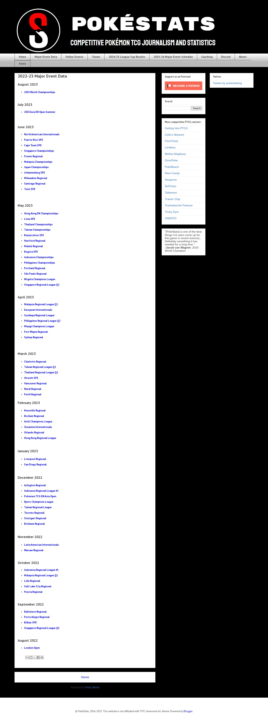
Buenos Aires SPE (34, 235)
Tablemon (171, 192)
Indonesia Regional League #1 (41, 570)
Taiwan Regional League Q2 (40, 367)
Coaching (207, 56)
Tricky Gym (172, 211)
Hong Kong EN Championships (41, 213)
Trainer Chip (172, 199)
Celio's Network (174, 134)
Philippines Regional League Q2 (42, 320)
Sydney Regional (33, 337)
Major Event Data (46, 56)
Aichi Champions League (38, 421)
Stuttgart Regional (35, 518)
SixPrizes (170, 186)
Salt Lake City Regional (37, 586)
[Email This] (27, 657)
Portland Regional (34, 268)
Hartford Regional (34, 240)
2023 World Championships (39, 92)
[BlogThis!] (31, 657)
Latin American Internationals (41, 544)
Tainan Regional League (38, 507)
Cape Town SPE (33, 145)
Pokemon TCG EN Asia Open (40, 496)
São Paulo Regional (35, 273)
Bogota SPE (31, 251)
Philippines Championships (39, 262)
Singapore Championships (39, 151)
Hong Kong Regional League (40, 438)
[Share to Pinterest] (42, 657)
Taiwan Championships (37, 229)
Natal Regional (32, 389)
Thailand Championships (38, 224)
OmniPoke (171, 160)
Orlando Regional (34, 432)
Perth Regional (32, 394)
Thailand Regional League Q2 (41, 372)
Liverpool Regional (35, 459)
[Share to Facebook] (38, 657)
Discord (226, 56)
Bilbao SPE (30, 622)
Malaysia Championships (38, 162)
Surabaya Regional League (39, 315)
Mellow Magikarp (175, 153)
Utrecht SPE (31, 378)
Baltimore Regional (35, 611)
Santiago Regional (34, 183)
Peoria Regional (33, 592)
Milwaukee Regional (35, 178)
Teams (96, 56)
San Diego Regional (35, 464)
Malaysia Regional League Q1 (41, 575)
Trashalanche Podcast (178, 205)
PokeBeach (172, 166)
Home (22, 56)
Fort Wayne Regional (36, 331)
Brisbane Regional (34, 523)
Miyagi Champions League (39, 326)
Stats (22, 63)
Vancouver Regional (35, 383)
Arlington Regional (35, 485)
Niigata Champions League (39, 279)
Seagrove (171, 179)
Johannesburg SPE (34, 172)
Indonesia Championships (39, 257)
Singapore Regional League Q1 (41, 628)
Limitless (170, 147)
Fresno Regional (33, 156)
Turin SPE (29, 189)
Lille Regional (32, 581)
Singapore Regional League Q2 (41, 284)
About (243, 56)
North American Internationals (41, 134)
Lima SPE (29, 219)
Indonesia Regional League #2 (41, 490)
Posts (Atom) (92, 687)
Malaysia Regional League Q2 (41, 304)
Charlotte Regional (35, 361)
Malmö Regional (33, 246)
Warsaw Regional (33, 550)
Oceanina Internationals (38, 427)
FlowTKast (171, 141)
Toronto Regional (34, 512)
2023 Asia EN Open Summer (39, 112)
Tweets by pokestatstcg (227, 83)
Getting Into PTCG (176, 128)
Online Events (74, 56)
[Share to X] (34, 657)
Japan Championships (36, 167)
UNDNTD (170, 218)
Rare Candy (172, 173)
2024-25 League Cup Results (127, 56)
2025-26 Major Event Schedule (173, 56)
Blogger (188, 711)
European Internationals (38, 310)
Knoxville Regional (35, 410)
